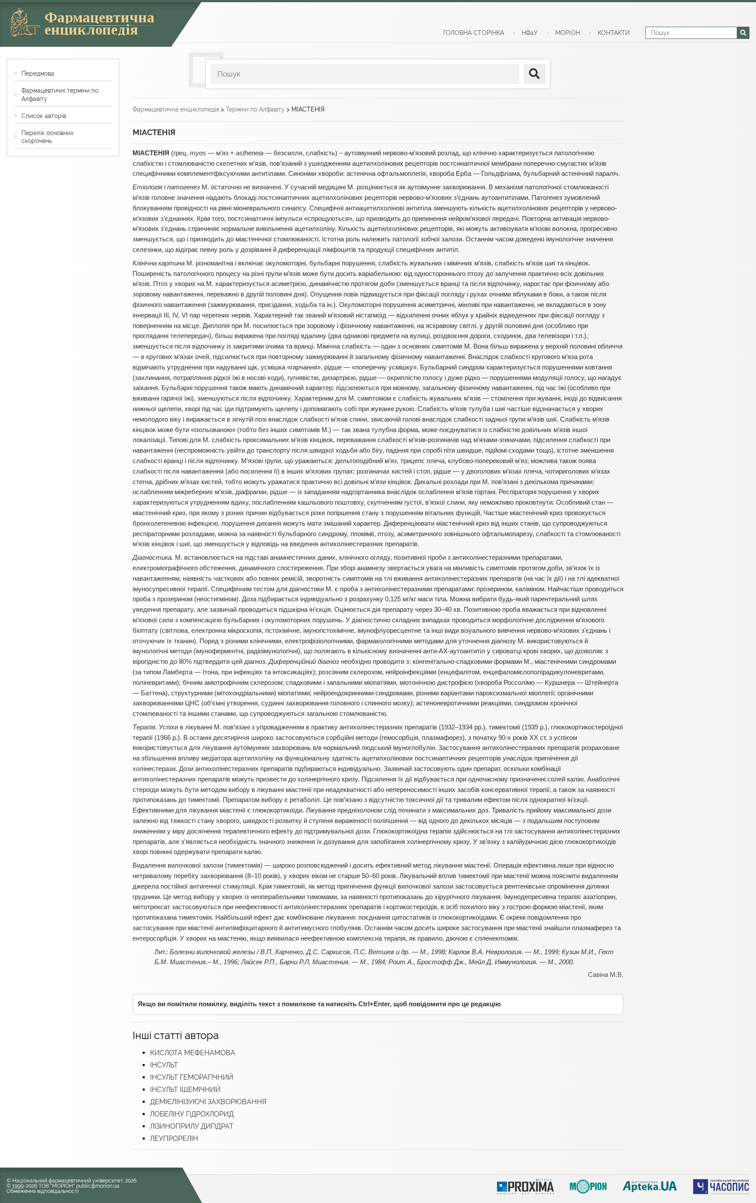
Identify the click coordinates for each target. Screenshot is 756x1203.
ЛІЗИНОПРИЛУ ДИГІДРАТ (192, 1126)
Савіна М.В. (605, 974)
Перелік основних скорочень (47, 136)
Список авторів (43, 115)
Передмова (37, 73)
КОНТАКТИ (614, 33)
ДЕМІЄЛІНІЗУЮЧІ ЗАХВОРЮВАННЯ (208, 1102)
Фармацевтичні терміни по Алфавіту (59, 94)
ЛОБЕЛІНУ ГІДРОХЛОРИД (192, 1114)
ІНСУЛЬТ (164, 1065)
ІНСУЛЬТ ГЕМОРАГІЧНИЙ (191, 1077)
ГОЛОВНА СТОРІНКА (473, 33)
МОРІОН (567, 33)
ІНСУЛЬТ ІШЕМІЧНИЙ (185, 1089)
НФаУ (530, 33)
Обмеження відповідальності (43, 1191)
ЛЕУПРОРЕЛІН (174, 1138)
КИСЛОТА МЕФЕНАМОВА (192, 1053)
